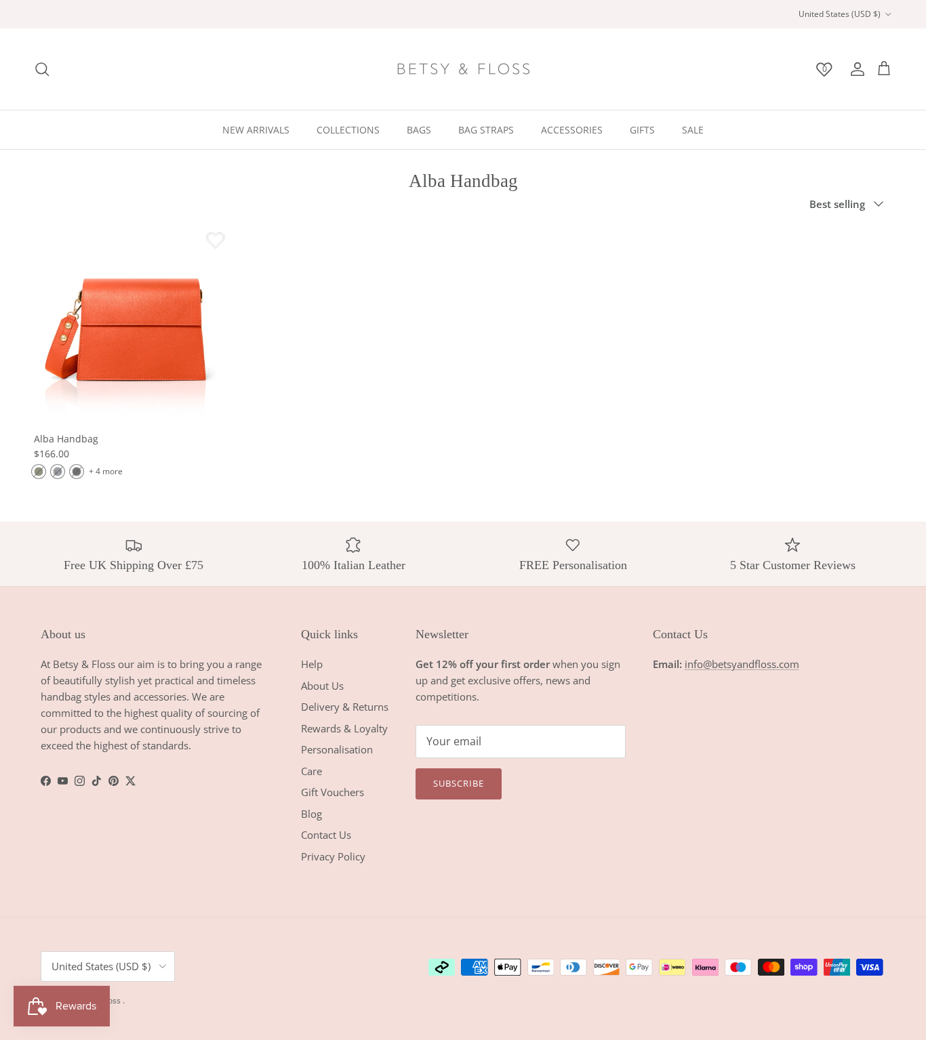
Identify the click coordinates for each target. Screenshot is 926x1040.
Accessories (572, 129)
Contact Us (326, 834)
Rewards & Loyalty (344, 728)
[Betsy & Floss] (463, 69)
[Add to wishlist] (215, 240)
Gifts (642, 129)
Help (312, 664)
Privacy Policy (333, 856)
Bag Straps (486, 129)
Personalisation (337, 749)
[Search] (42, 69)
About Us (322, 685)
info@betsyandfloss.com (742, 664)
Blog (311, 813)
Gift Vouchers (332, 792)
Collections (348, 129)
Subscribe (458, 783)
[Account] (855, 69)
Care (311, 771)
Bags (419, 129)
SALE (693, 129)
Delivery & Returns (344, 706)
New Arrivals (255, 129)
